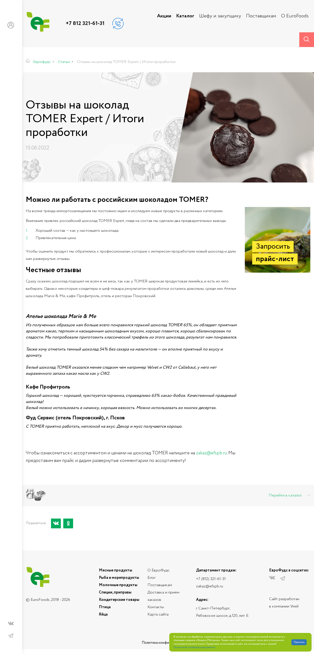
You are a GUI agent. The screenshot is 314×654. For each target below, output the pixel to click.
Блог (151, 578)
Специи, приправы (115, 592)
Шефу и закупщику (220, 16)
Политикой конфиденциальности (194, 647)
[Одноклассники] (68, 523)
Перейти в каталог (286, 495)
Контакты (155, 607)
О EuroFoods (295, 16)
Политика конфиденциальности (168, 643)
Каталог (185, 16)
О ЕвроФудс (158, 570)
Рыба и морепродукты (119, 578)
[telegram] (10, 636)
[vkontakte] (10, 624)
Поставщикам (261, 16)
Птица (105, 607)
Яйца (103, 614)
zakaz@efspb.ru (209, 586)
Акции (164, 16)
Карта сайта (158, 614)
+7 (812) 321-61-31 (211, 579)
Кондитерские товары (119, 600)
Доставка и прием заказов (163, 596)
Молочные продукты (118, 585)
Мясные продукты (115, 570)
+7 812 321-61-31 (85, 23)
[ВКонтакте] (56, 523)
